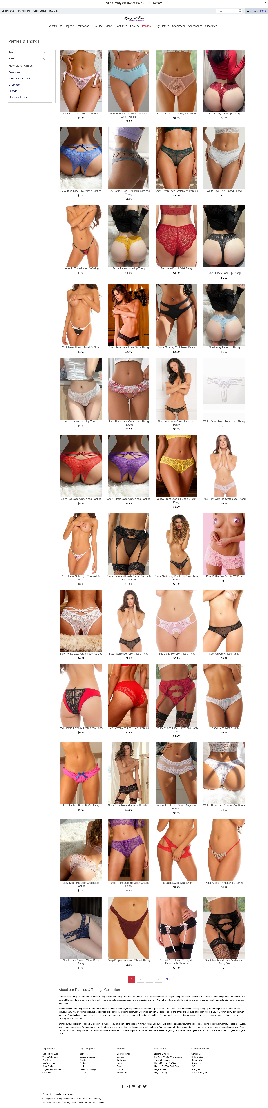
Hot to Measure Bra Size (165, 1063)
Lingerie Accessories (51, 1069)
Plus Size (46, 1060)
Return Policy (197, 1060)
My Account (24, 10)
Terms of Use (85, 1103)
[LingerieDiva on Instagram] (128, 1087)
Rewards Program (199, 1072)
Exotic (120, 1066)
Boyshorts (14, 72)
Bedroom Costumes (89, 1057)
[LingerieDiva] (134, 19)
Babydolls (84, 1054)
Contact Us (196, 1054)
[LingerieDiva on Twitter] (145, 1087)
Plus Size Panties (19, 97)
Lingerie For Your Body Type (167, 1066)
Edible (120, 1063)
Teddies (83, 1072)
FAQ (193, 1066)
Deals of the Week (50, 1054)
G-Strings (14, 84)
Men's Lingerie (48, 1063)
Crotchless (122, 1060)
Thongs (13, 91)
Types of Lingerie (162, 1060)
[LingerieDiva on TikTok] (139, 1087)
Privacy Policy (69, 1103)
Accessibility (98, 1103)
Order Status (40, 10)
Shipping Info (197, 1063)
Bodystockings (123, 1054)
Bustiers (83, 1063)
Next (169, 979)
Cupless (120, 1057)
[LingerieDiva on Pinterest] (134, 1087)
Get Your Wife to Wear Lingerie (168, 1057)
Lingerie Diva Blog (162, 1054)
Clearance (46, 1072)
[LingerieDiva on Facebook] (123, 1087)
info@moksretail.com (64, 1094)
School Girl (122, 1072)
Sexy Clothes (48, 1066)
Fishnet (120, 1069)
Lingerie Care (160, 1069)
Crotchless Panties (20, 78)
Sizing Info (196, 1069)
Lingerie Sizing (160, 1072)
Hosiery (83, 1066)
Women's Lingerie (50, 1057)
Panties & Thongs (88, 1069)
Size (11, 52)
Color (11, 59)
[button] (55, 26)
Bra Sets (84, 1060)
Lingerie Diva (8, 10)
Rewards (53, 11)
